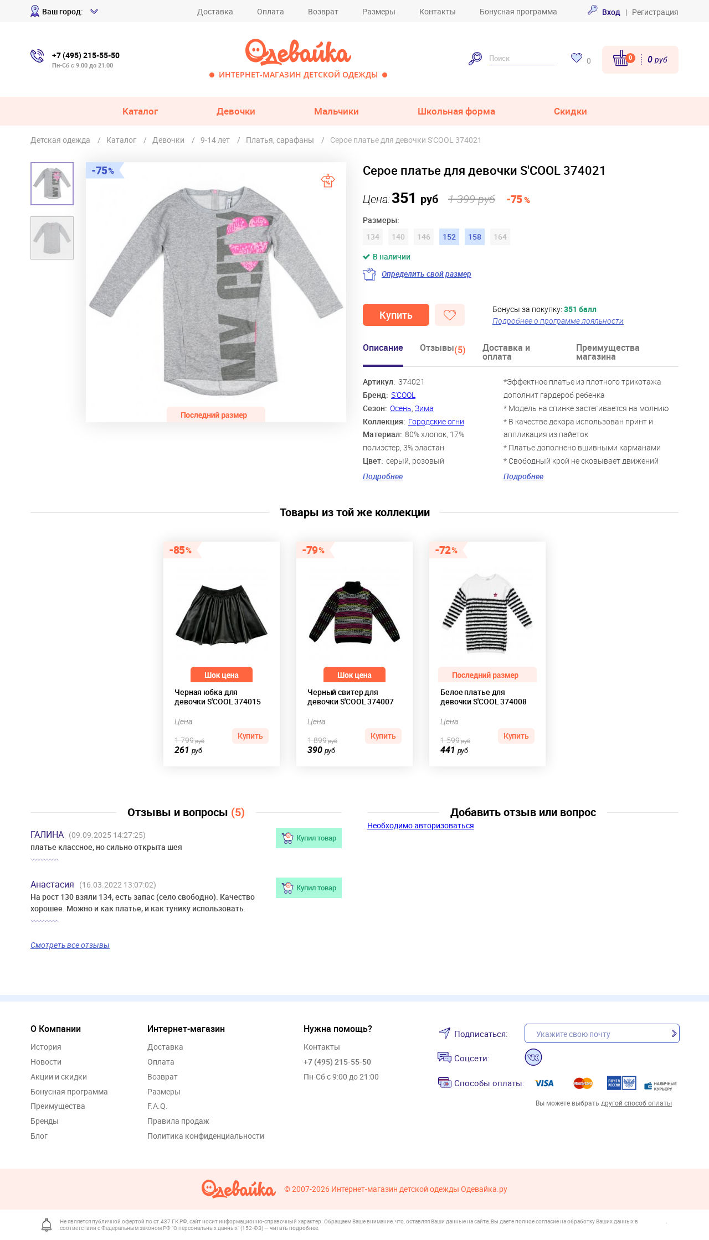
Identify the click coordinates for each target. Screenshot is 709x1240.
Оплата (270, 11)
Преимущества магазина (608, 352)
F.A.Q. (157, 1106)
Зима (424, 408)
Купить (396, 314)
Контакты (437, 11)
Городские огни (436, 421)
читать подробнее (294, 1228)
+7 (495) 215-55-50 (337, 1061)
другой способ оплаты (636, 1102)
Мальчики (336, 111)
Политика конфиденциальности (205, 1136)
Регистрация (655, 12)
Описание (383, 348)
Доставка (215, 11)
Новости (45, 1062)
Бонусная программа (518, 11)
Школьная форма (456, 111)
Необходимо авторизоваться (420, 825)
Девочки (236, 111)
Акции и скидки (58, 1077)
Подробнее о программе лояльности (558, 320)
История (45, 1047)
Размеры (378, 11)
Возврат (323, 11)
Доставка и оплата (506, 352)
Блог (39, 1136)
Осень (401, 408)
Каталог (140, 111)
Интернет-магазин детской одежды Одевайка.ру (419, 1189)
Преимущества (57, 1106)
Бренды (44, 1121)
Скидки (570, 111)
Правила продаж (178, 1121)
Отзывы (443, 349)
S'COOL (403, 395)
